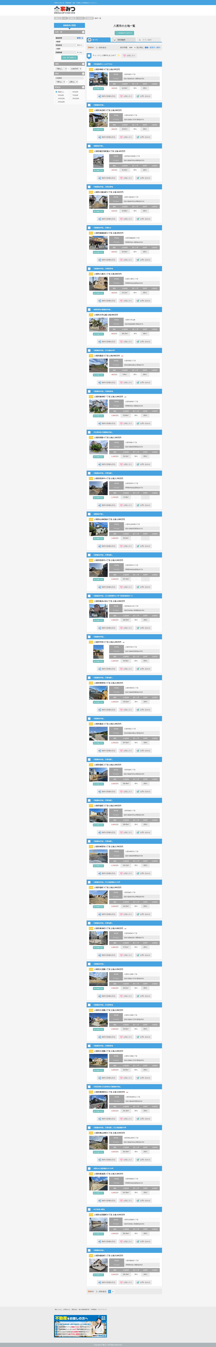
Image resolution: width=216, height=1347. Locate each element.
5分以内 (61, 95)
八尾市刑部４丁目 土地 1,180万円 (107, 437)
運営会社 (74, 1309)
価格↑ (147, 47)
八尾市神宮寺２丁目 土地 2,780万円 (108, 847)
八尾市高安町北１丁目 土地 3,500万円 (109, 1092)
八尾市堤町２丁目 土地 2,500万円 (107, 765)
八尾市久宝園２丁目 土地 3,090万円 (108, 1051)
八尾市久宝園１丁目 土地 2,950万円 (108, 969)
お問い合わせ (145, 96)
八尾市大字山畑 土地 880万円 (106, 315)
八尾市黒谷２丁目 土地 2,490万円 (107, 724)
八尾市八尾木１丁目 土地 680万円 (108, 274)
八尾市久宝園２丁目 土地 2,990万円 (108, 1010)
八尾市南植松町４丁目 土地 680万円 (108, 233)
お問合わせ (66, 1309)
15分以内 (75, 98)
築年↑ (158, 47)
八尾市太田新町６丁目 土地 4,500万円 (109, 1215)
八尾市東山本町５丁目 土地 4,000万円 (109, 1133)
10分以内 (61, 98)
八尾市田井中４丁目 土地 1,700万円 (108, 478)
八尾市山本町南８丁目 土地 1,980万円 (109, 519)
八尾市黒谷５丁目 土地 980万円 (107, 356)
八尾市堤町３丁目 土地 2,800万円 (107, 887)
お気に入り (131, 55)
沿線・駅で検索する (69, 57)
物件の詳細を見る (108, 96)
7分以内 (75, 95)
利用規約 (94, 1309)
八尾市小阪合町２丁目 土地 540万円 (108, 192)
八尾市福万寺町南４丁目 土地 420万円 (109, 151)
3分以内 (75, 92)
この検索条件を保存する (124, 33)
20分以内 (61, 102)
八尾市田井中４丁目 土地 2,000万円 (108, 560)
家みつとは (58, 1309)
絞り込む (79, 52)
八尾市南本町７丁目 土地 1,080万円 (108, 397)
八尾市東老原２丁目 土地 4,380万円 (108, 1174)
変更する (80, 38)
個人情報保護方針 (84, 1309)
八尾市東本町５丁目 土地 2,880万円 (108, 928)
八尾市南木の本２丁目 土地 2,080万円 (109, 601)
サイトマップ (102, 1309)
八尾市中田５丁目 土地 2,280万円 (107, 642)
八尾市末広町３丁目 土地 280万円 (108, 110)
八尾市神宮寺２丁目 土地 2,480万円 (108, 683)
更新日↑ (153, 47)
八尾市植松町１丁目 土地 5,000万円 (108, 1256)
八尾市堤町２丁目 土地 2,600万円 (107, 806)
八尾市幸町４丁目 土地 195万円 (107, 69)
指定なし (61, 92)
